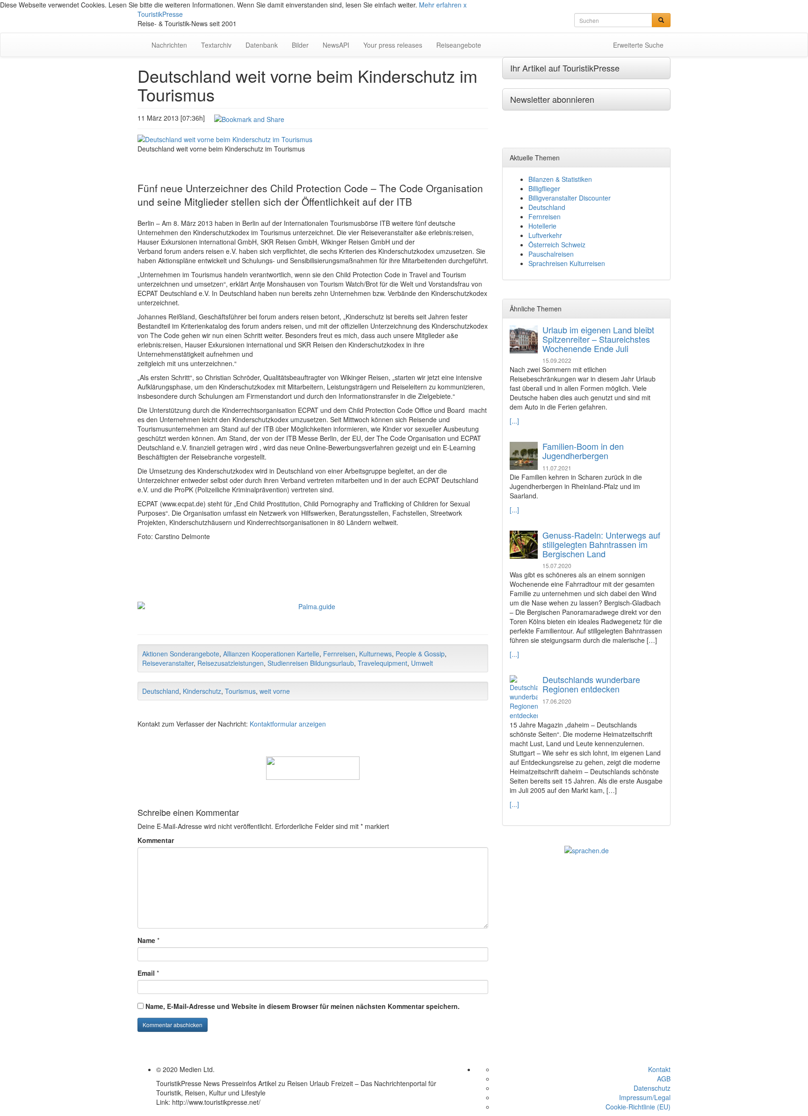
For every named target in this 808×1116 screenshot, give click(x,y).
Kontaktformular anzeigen (288, 723)
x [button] (465, 4)
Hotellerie (542, 225)
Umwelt (422, 663)
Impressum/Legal (645, 1097)
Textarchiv (216, 45)
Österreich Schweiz (556, 244)
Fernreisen (339, 653)
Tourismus (240, 691)
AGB (664, 1078)
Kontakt (659, 1069)
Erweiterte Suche (638, 45)
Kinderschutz (202, 691)
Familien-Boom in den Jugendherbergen (583, 450)
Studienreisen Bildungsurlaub (310, 663)
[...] (514, 420)
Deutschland (160, 691)
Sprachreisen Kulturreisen (566, 263)
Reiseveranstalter (168, 663)
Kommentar (155, 840)
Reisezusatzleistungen (230, 663)
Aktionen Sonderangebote (180, 653)
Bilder (300, 45)
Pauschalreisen (551, 254)
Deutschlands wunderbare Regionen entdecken (591, 684)
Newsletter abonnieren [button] (552, 99)
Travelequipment (382, 663)
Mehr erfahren (440, 4)
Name (146, 940)
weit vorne (275, 691)
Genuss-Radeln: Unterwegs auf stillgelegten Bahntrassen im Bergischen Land (601, 544)
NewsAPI (336, 45)
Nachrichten (169, 45)
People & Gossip (420, 653)
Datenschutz (652, 1088)
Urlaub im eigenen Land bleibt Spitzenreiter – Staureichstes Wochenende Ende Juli (598, 339)
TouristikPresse (160, 14)
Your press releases (392, 45)
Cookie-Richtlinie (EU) (638, 1106)
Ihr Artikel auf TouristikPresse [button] (565, 68)
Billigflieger (544, 188)
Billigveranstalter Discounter (569, 197)
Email (146, 973)
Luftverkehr (545, 235)
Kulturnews (375, 653)
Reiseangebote (458, 45)
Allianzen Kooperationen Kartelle (271, 653)
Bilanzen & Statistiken (560, 179)
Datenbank (261, 45)
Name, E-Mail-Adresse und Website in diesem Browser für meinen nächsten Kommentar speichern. (302, 1006)
